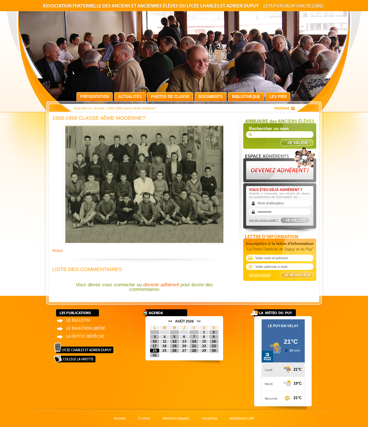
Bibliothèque (246, 96)
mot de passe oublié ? (264, 220)
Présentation (94, 96)
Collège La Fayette (74, 358)
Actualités (130, 96)
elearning (209, 418)
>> (199, 321)
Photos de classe (170, 96)
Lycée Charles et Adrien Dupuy (83, 348)
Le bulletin (78, 320)
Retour (57, 251)
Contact (144, 418)
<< (170, 321)
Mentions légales (176, 418)
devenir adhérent (161, 284)
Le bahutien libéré (86, 328)
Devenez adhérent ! (281, 163)
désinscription (260, 275)
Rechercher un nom (269, 128)
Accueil (99, 108)
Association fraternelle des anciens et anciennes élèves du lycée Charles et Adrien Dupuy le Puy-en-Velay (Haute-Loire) (184, 6)
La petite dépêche (85, 336)
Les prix (278, 96)
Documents (211, 96)
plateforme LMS (242, 418)
